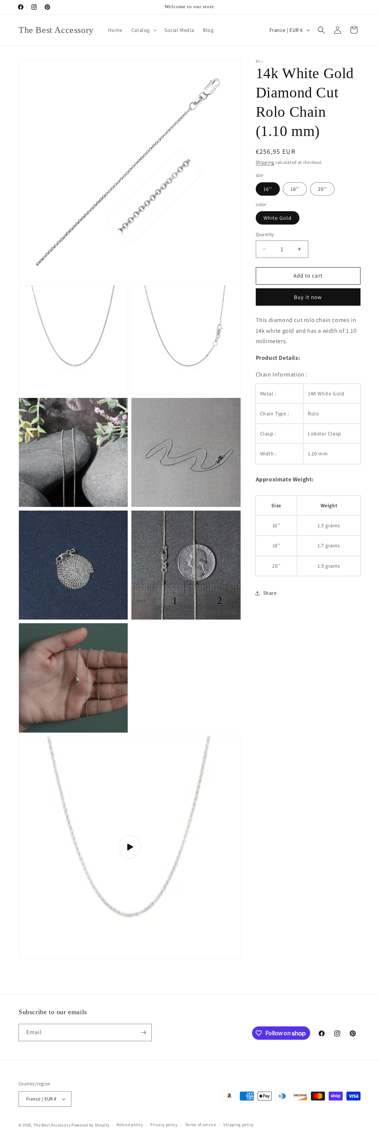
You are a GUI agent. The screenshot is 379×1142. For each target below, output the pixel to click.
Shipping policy (238, 1124)
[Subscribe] (143, 1032)
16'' (268, 189)
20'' (322, 189)
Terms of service (200, 1124)
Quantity (265, 234)
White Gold (278, 218)
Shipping (265, 162)
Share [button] (270, 593)
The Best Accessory (52, 1125)
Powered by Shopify (90, 1125)
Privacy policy (164, 1124)
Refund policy (130, 1124)
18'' (295, 189)
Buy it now (308, 297)
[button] (143, 30)
